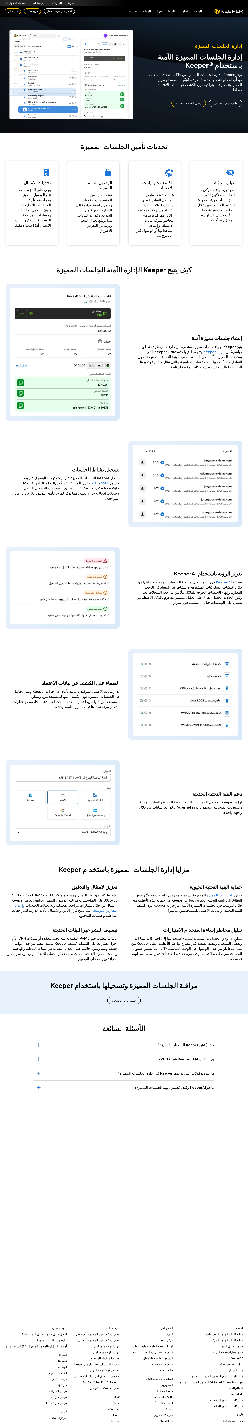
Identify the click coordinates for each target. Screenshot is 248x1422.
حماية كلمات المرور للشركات (226, 1340)
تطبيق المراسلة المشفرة (105, 1358)
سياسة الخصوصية (162, 1364)
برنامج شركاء (59, 1397)
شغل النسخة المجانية (188, 103)
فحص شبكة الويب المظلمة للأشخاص (98, 1334)
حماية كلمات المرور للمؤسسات (224, 1334)
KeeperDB (236, 1358)
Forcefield (236, 1394)
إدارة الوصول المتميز (231, 1346)
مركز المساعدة (57, 1418)
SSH (104, 483)
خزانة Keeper (214, 351)
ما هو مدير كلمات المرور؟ (52, 1340)
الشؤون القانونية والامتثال (158, 1358)
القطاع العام (236, 1388)
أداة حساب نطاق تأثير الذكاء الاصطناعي (97, 1376)
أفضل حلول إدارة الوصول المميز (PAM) (44, 1334)
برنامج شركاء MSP (55, 1403)
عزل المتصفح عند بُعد (230, 1364)
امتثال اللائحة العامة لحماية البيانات (152, 1346)
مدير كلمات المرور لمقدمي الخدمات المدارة (217, 1376)
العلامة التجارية (58, 1373)
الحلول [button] (184, 11)
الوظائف (62, 1367)
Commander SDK (162, 1397)
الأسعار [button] (171, 11)
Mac (117, 1403)
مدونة (71, 3)
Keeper (228, 11)
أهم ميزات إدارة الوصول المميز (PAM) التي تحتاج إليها (36, 1346)
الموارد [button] (147, 11)
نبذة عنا (62, 1361)
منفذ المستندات (164, 1391)
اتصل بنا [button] (133, 11)
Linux (116, 1415)
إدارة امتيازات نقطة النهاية (228, 1352)
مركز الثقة (166, 1340)
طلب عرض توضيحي (225, 103)
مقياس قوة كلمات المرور (105, 1370)
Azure (169, 1409)
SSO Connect (163, 1402)
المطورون (167, 1385)
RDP (95, 483)
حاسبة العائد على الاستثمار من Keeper (97, 1364)
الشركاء (57, 3)
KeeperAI (224, 582)
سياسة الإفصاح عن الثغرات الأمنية (153, 1352)
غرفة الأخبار (59, 1379)
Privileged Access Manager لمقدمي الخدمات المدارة (211, 1382)
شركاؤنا (62, 1385)
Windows (114, 1409)
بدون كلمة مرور (163, 1415)
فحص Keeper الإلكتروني (105, 1388)
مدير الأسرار (236, 1370)
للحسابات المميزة (220, 895)
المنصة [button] (197, 11)
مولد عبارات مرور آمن (106, 1352)
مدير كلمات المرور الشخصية (226, 1400)
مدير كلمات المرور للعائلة (228, 1406)
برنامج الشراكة (58, 1391)
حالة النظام (166, 1370)
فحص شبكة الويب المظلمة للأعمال (99, 1340)
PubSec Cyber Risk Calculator (101, 1382)
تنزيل (159, 11)
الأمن (170, 1334)
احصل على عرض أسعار (59, 11)
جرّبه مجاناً (32, 11)
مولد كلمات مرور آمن (107, 1346)
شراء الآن (13, 11)
